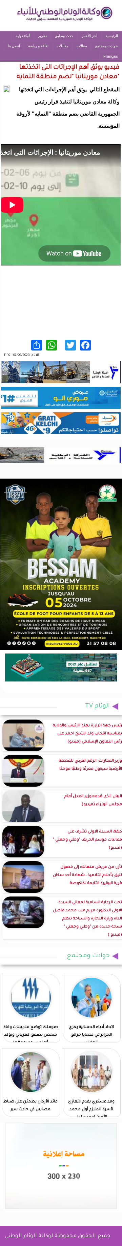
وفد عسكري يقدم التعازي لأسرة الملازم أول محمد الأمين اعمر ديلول (91, 1110)
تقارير (42, 36)
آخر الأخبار (89, 36)
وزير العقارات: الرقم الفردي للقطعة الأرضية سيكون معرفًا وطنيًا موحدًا (90, 765)
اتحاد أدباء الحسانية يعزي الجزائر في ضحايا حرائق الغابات (91, 1035)
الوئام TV (97, 706)
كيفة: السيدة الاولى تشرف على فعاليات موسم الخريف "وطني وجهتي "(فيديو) (87, 840)
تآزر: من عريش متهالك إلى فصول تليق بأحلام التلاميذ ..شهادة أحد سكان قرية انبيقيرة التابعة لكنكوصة (87, 875)
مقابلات (62, 46)
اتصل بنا (14, 46)
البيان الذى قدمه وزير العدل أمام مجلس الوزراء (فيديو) (93, 800)
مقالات (82, 46)
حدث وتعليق (64, 36)
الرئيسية (111, 36)
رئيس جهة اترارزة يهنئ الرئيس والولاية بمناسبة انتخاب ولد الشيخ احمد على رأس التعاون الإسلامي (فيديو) (87, 734)
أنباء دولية (23, 36)
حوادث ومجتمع (106, 46)
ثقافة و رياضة (38, 46)
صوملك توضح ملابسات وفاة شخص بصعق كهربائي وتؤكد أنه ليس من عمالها (30, 1035)
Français (110, 56)
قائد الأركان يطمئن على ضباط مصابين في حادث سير (30, 1106)
